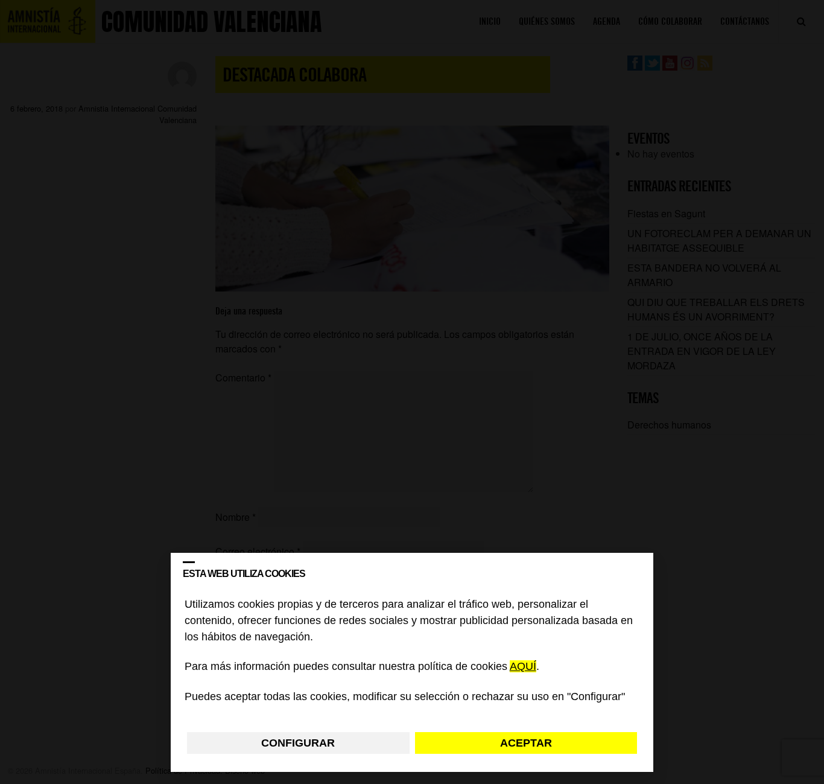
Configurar (298, 743)
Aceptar (526, 743)
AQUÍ (523, 667)
